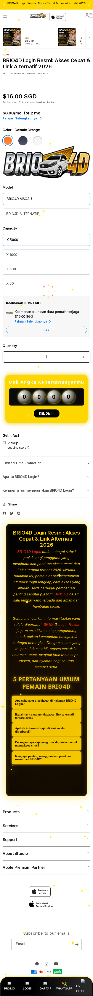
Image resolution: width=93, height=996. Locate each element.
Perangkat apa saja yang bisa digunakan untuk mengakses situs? (46, 744)
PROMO (9, 988)
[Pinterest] (20, 514)
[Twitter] (13, 514)
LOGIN (27, 988)
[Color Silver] (37, 140)
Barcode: (31, 73)
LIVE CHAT (80, 988)
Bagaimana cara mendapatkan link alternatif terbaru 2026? (44, 716)
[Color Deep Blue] (23, 140)
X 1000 (11, 255)
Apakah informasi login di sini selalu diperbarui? (40, 730)
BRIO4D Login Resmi (61, 624)
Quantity (10, 346)
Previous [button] (4, 5)
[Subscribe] (77, 944)
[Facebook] (6, 514)
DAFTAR (45, 988)
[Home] (38, 15)
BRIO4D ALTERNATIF (22, 214)
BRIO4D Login (29, 552)
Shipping (24, 102)
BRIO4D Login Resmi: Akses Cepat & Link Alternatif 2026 (46, 5)
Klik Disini (46, 413)
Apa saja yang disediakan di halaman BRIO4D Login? (45, 702)
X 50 (10, 283)
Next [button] (89, 5)
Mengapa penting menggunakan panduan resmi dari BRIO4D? (43, 758)
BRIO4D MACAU (19, 199)
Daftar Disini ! (46, 6)
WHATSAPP (64, 988)
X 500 (11, 269)
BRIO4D (61, 594)
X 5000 (12, 240)
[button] (5, 17)
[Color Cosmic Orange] (8, 140)
